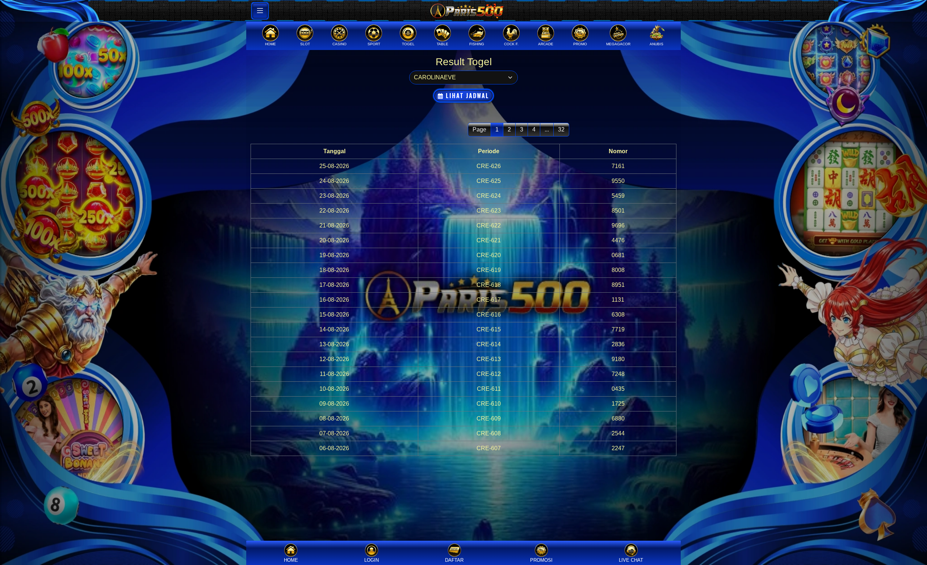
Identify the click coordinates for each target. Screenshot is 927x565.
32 (561, 129)
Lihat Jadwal (466, 95)
